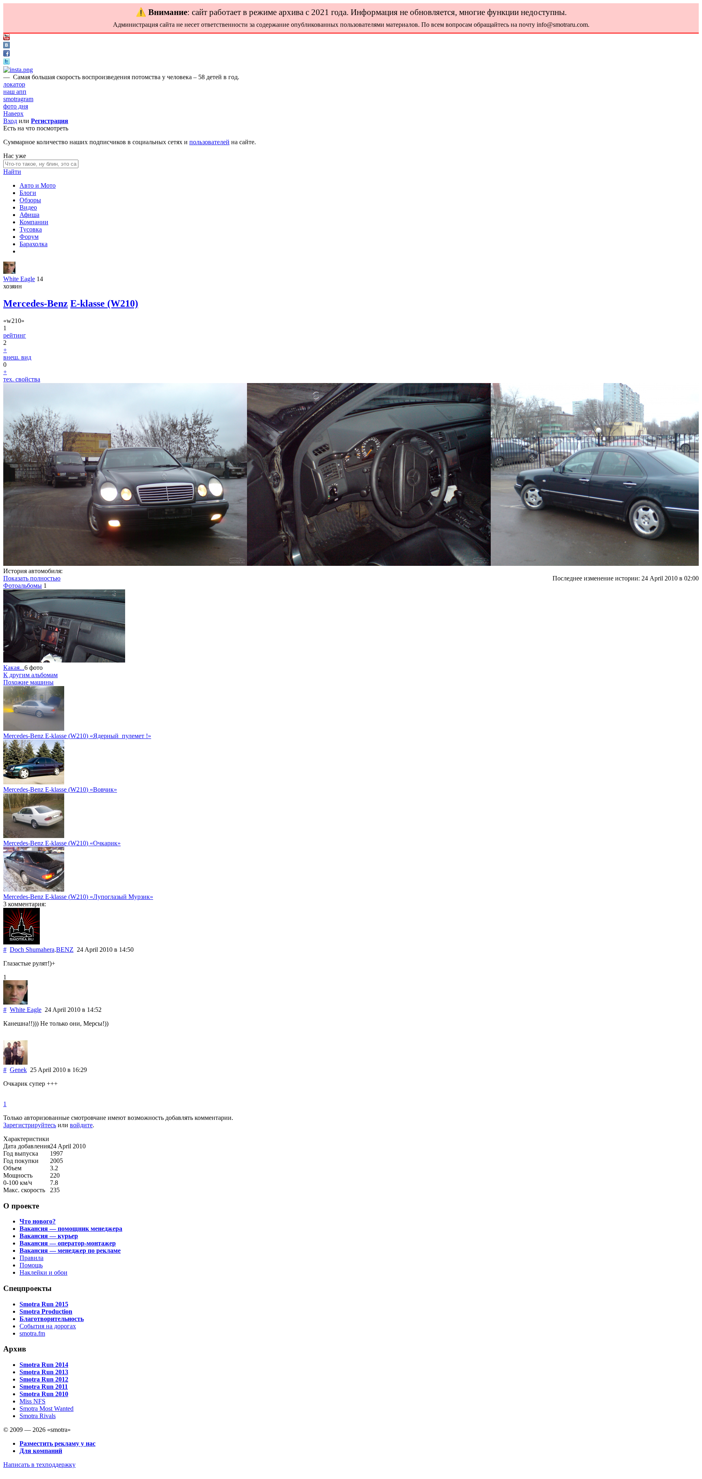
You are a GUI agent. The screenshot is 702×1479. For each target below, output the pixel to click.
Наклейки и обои (43, 1272)
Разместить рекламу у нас (57, 1443)
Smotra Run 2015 (44, 1304)
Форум (29, 236)
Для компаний (41, 1450)
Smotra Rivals (38, 1415)
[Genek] (15, 1062)
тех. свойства (21, 379)
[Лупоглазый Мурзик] (33, 889)
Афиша (29, 214)
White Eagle (19, 278)
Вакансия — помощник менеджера (71, 1228)
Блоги (28, 192)
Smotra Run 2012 (44, 1379)
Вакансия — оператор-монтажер (68, 1243)
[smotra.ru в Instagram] (18, 69)
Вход (10, 120)
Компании (34, 222)
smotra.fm (32, 1333)
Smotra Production (46, 1311)
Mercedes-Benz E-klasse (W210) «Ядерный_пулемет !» (77, 735)
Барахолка (34, 243)
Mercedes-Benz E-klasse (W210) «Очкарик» (62, 843)
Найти (12, 171)
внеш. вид (17, 357)
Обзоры (30, 200)
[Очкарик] (33, 835)
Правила (31, 1257)
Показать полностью (32, 578)
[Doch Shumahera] (21, 942)
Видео (28, 207)
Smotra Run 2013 (44, 1372)
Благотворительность (52, 1318)
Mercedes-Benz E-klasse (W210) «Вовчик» (60, 789)
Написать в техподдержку (39, 1464)
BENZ (65, 949)
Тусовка (31, 229)
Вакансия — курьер (49, 1235)
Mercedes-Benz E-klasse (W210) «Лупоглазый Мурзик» (78, 896)
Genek (18, 1069)
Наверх (13, 113)
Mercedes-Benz (35, 303)
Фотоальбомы (22, 585)
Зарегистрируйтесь (29, 1125)
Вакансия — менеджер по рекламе (70, 1250)
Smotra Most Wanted (47, 1408)
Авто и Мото (38, 185)
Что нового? (38, 1221)
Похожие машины (28, 682)
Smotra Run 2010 (44, 1393)
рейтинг (14, 335)
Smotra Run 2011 (44, 1386)
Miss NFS (33, 1401)
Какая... (13, 667)
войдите (81, 1125)
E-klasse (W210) (104, 303)
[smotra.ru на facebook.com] (6, 54)
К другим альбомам (30, 674)
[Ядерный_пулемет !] (33, 728)
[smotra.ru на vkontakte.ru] (6, 46)
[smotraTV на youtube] (6, 38)
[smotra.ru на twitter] (6, 62)
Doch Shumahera (32, 949)
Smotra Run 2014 (44, 1364)
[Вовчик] (33, 782)
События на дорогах (48, 1326)
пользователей (209, 142)
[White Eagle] (9, 271)
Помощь (31, 1265)
